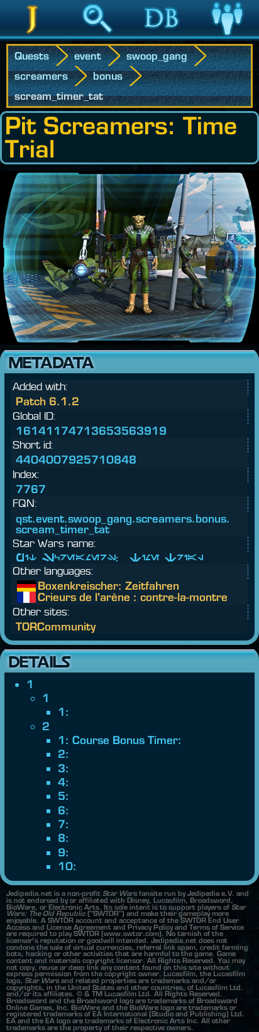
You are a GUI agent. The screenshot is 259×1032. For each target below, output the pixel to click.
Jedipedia (32, 37)
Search (97, 37)
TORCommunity (56, 626)
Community (227, 37)
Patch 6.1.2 (47, 401)
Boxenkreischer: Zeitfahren (47, 586)
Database (162, 37)
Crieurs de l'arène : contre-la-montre (47, 597)
